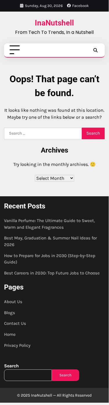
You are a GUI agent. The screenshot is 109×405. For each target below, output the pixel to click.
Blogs (9, 312)
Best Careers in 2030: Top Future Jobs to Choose (52, 273)
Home (10, 334)
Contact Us (15, 323)
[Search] (95, 50)
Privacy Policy (17, 345)
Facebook (80, 5)
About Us (13, 301)
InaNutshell (54, 23)
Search (11, 366)
